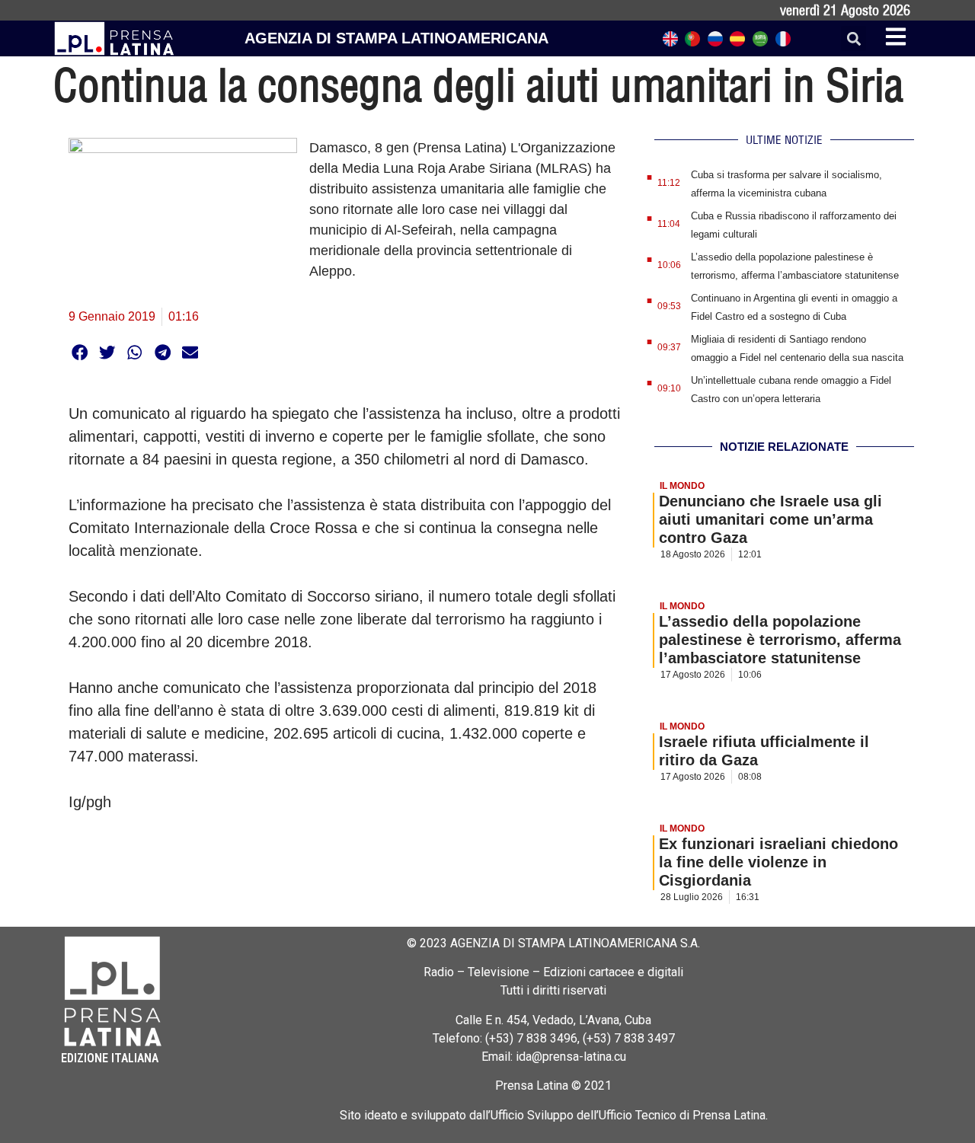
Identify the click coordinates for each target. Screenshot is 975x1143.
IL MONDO (682, 486)
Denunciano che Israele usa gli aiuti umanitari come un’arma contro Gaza (770, 519)
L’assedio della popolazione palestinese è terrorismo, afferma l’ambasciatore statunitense (780, 639)
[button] (853, 38)
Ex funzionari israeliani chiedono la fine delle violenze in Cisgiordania (778, 862)
